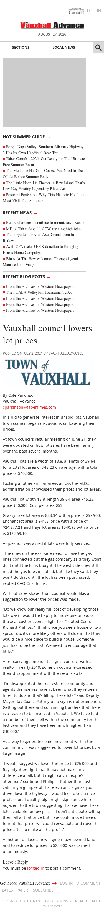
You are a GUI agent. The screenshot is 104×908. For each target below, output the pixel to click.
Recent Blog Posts (27, 276)
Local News (63, 47)
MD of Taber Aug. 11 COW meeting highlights (44, 228)
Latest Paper (15, 890)
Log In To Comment (80, 883)
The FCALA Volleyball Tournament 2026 (39, 292)
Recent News (20, 212)
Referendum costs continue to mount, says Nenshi (45, 222)
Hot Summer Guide (27, 136)
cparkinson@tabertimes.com (29, 407)
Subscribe (43, 890)
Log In (94, 11)
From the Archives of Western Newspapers (40, 286)
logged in (35, 868)
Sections (20, 47)
